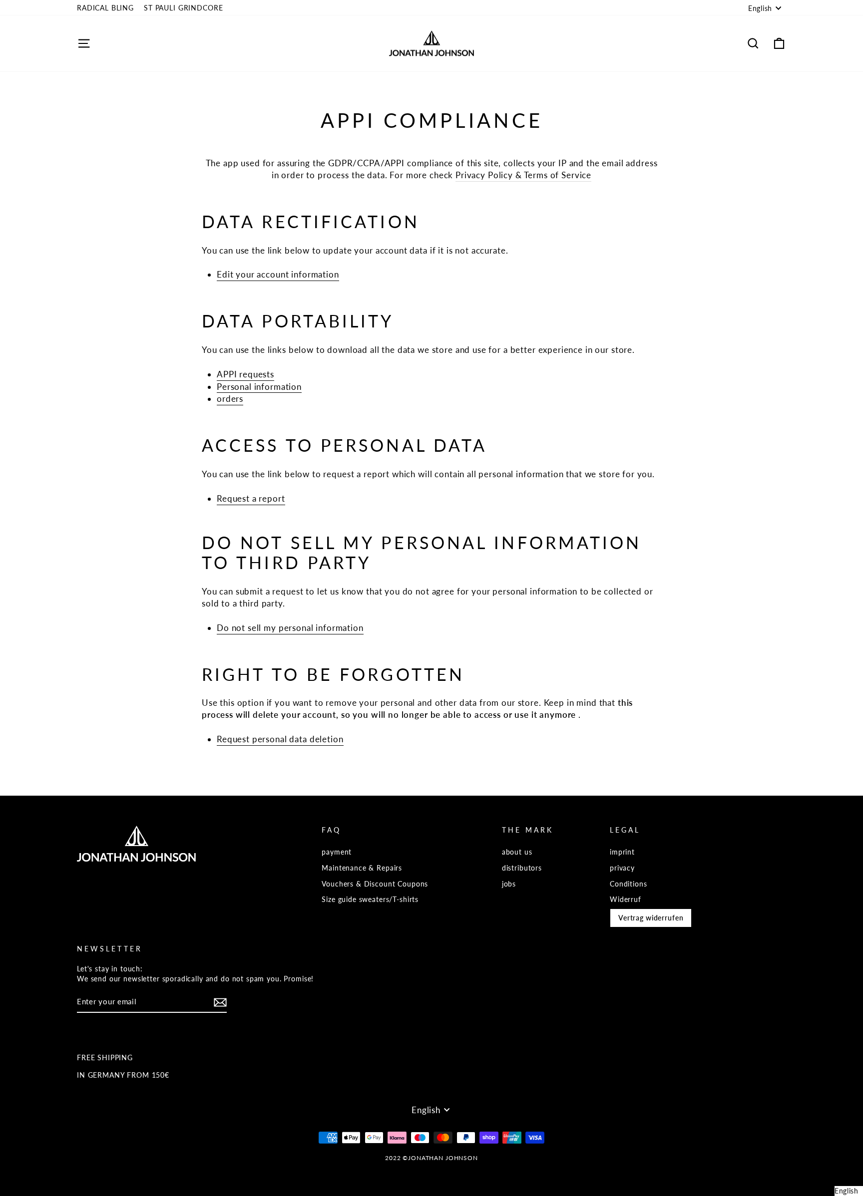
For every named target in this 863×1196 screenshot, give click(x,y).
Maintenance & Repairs (362, 868)
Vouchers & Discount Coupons (375, 884)
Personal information (259, 386)
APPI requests (245, 374)
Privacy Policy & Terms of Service (523, 175)
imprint (622, 852)
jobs (509, 884)
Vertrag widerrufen (650, 917)
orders (230, 398)
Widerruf (625, 899)
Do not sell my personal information (290, 627)
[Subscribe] (220, 1002)
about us (517, 852)
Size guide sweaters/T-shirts (370, 899)
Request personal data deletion (280, 739)
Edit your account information (278, 274)
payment (337, 852)
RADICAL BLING (105, 7)
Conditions (628, 884)
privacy (622, 868)
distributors (522, 868)
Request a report (251, 498)
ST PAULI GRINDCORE (183, 7)
